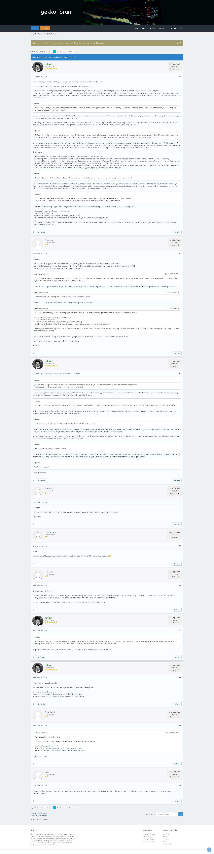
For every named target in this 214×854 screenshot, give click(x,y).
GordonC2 (49, 488)
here (78, 413)
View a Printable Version (39, 815)
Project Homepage (149, 834)
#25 (180, 546)
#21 (180, 76)
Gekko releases (148, 842)
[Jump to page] (76, 51)
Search (152, 28)
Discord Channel (148, 839)
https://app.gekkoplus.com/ (46, 692)
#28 (180, 677)
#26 (180, 585)
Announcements (56, 43)
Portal (136, 28)
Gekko (46, 43)
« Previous (42, 51)
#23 (180, 373)
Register (45, 28)
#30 (180, 785)
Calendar (173, 28)
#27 (180, 630)
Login (34, 28)
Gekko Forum (37, 43)
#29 (180, 725)
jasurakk (48, 571)
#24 (180, 502)
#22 (180, 253)
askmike (77, 373)
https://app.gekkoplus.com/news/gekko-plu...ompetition (62, 694)
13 (65, 51)
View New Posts (36, 34)
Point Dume (50, 712)
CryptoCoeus (50, 532)
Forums (143, 28)
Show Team (167, 844)
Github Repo (147, 837)
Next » (71, 51)
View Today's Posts (50, 34)
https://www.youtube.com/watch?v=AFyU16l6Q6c (66, 696)
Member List (162, 28)
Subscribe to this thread (39, 813)
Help (181, 28)
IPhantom (49, 240)
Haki (47, 772)
